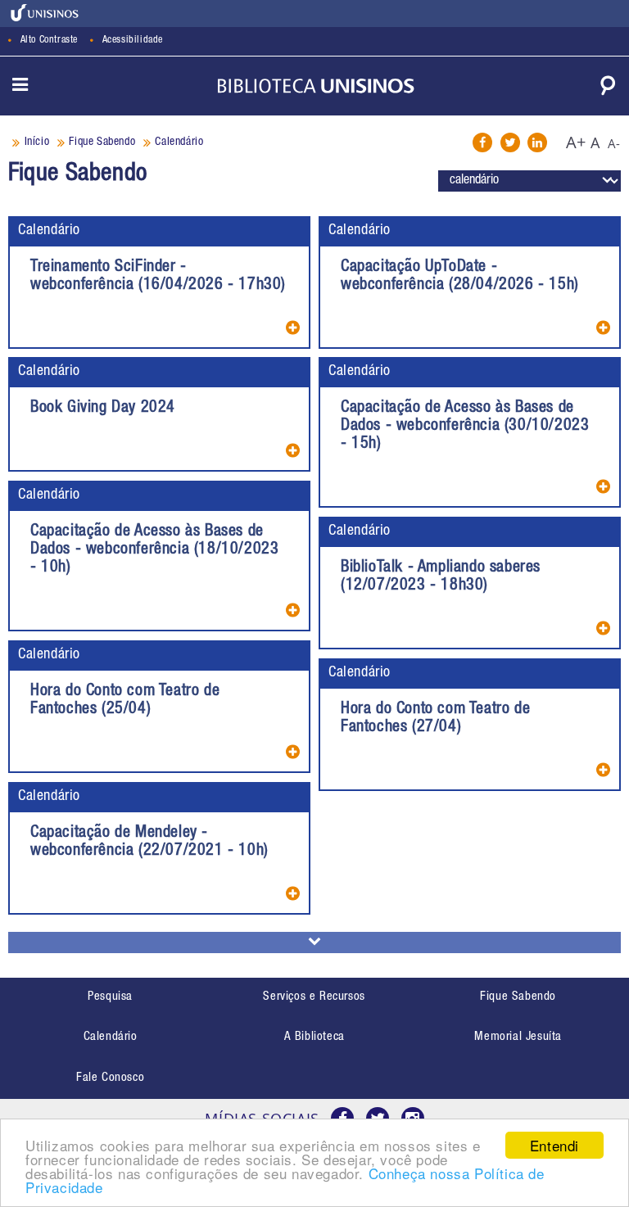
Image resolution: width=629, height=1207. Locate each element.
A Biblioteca (314, 1037)
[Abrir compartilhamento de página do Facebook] (482, 142)
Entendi (554, 1145)
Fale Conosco (110, 1078)
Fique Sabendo (518, 997)
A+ (576, 142)
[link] (45, 12)
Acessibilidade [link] (132, 40)
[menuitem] (110, 998)
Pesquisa (110, 997)
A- (614, 143)
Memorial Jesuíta (518, 1037)
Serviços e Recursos (313, 997)
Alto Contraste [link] (49, 40)
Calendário (49, 231)
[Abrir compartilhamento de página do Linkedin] (537, 142)
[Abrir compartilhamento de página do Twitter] (510, 142)
